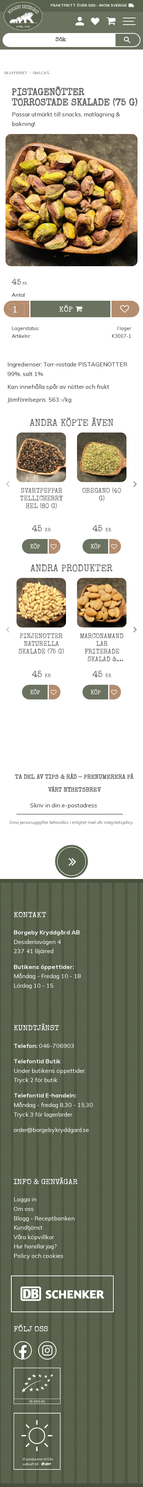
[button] (129, 21)
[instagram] (22, 1352)
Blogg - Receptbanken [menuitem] (44, 1218)
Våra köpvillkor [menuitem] (34, 1237)
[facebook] (16, 1352)
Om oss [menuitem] (24, 1208)
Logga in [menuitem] (25, 1199)
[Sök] (127, 40)
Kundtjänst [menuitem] (28, 1227)
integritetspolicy (118, 822)
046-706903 (56, 1045)
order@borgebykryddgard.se (51, 1129)
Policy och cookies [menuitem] (38, 1255)
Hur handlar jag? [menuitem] (35, 1246)
